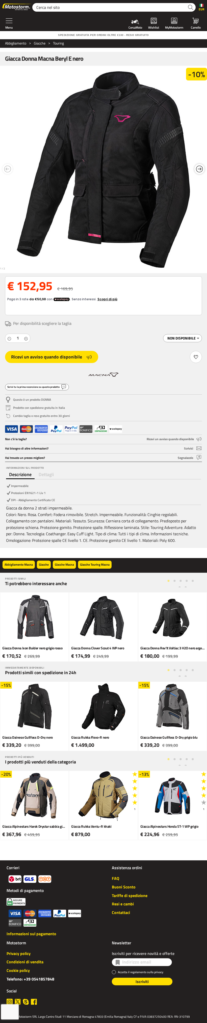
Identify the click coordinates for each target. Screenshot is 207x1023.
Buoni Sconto (124, 887)
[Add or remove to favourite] (196, 357)
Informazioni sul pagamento (31, 934)
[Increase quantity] (26, 338)
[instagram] (10, 1002)
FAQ (115, 878)
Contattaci (121, 912)
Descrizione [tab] (20, 474)
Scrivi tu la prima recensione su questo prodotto (33, 387)
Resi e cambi (123, 904)
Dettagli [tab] (46, 474)
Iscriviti (142, 981)
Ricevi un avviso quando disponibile (46, 356)
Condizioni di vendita (25, 962)
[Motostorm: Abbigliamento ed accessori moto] (17, 7)
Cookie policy (18, 970)
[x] (18, 1002)
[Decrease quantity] (9, 338)
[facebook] (34, 1002)
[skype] (26, 1002)
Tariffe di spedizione (129, 895)
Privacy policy (19, 953)
